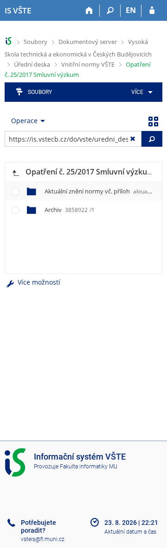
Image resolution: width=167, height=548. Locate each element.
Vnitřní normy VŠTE (88, 64)
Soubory (35, 41)
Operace (24, 120)
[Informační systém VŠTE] (9, 41)
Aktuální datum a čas (130, 532)
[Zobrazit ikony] (153, 121)
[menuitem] (140, 92)
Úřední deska (32, 64)
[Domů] (89, 11)
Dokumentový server (87, 41)
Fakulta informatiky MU (88, 466)
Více (137, 92)
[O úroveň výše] (15, 171)
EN (131, 10)
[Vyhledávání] (110, 11)
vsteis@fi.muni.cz (42, 539)
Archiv (70, 210)
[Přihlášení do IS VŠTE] (151, 11)
